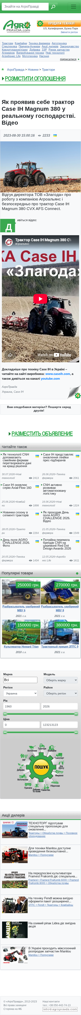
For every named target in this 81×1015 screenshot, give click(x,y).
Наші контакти (51, 1001)
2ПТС (31, 905)
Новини (33, 69)
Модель (49, 674)
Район (48, 687)
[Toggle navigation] (73, 6)
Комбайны (67, 905)
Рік (5, 700)
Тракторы (34, 833)
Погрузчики (47, 855)
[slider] (5, 714)
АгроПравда (15, 69)
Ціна (6, 719)
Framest (33, 880)
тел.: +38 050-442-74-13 (57, 1005)
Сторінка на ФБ (13, 1009)
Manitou (33, 855)
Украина (7, 391)
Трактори (48, 69)
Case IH (18, 391)
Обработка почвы (52, 833)
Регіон (7, 687)
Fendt (41, 905)
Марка (7, 674)
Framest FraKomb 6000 (53, 880)
